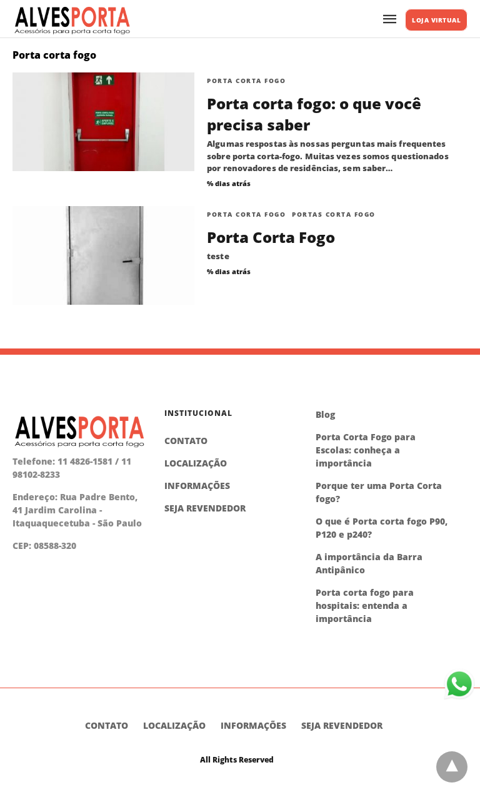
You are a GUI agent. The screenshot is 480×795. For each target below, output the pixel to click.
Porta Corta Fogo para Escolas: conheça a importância (366, 450)
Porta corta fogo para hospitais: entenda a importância (365, 605)
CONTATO (186, 441)
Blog (325, 414)
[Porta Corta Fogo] (103, 255)
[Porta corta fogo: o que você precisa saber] (103, 121)
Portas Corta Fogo (334, 214)
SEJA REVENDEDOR (205, 508)
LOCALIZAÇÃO (195, 463)
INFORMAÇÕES (197, 485)
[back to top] (452, 767)
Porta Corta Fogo (271, 237)
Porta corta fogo (246, 80)
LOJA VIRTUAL (436, 20)
